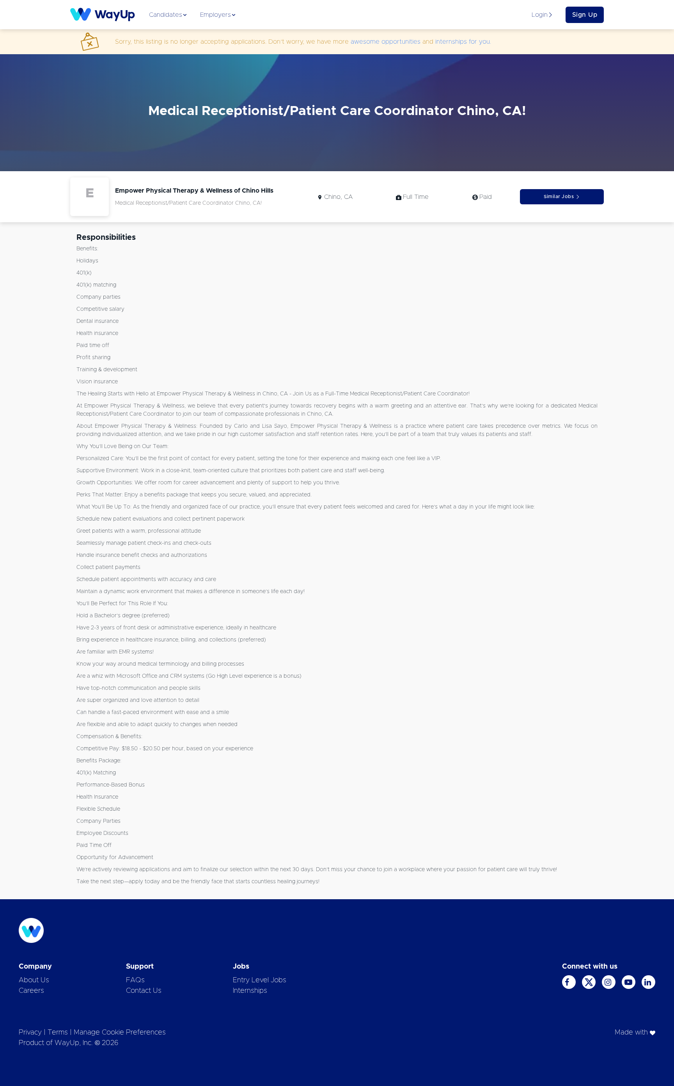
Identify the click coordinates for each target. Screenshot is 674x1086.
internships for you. (463, 42)
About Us (34, 980)
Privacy (30, 1032)
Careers (31, 990)
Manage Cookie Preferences (120, 1032)
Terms (58, 1032)
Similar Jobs (559, 196)
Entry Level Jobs (259, 980)
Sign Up (585, 15)
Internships (250, 990)
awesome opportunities (385, 42)
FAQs (135, 980)
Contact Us (143, 990)
